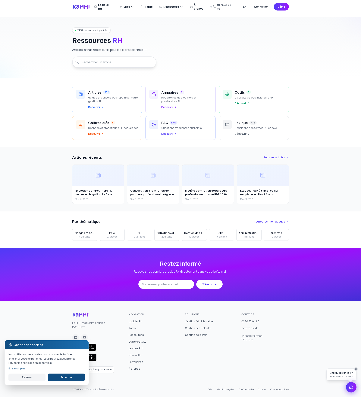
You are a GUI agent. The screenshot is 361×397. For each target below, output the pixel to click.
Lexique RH (136, 348)
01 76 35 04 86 (224, 6)
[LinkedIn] (75, 337)
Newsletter (136, 355)
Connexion (261, 6)
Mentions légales (225, 389)
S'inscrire (209, 284)
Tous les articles (274, 157)
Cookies (262, 389)
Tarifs (148, 6)
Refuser (27, 377)
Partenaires (136, 362)
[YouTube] (84, 337)
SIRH (127, 6)
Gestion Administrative (199, 321)
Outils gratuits (137, 341)
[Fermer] (356, 369)
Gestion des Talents (198, 328)
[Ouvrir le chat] (351, 387)
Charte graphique (279, 389)
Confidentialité (246, 389)
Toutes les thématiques (269, 221)
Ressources (171, 6)
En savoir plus (16, 368)
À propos (198, 6)
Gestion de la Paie (196, 335)
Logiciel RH (103, 6)
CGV (210, 389)
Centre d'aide (250, 328)
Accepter (66, 377)
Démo (281, 6)
